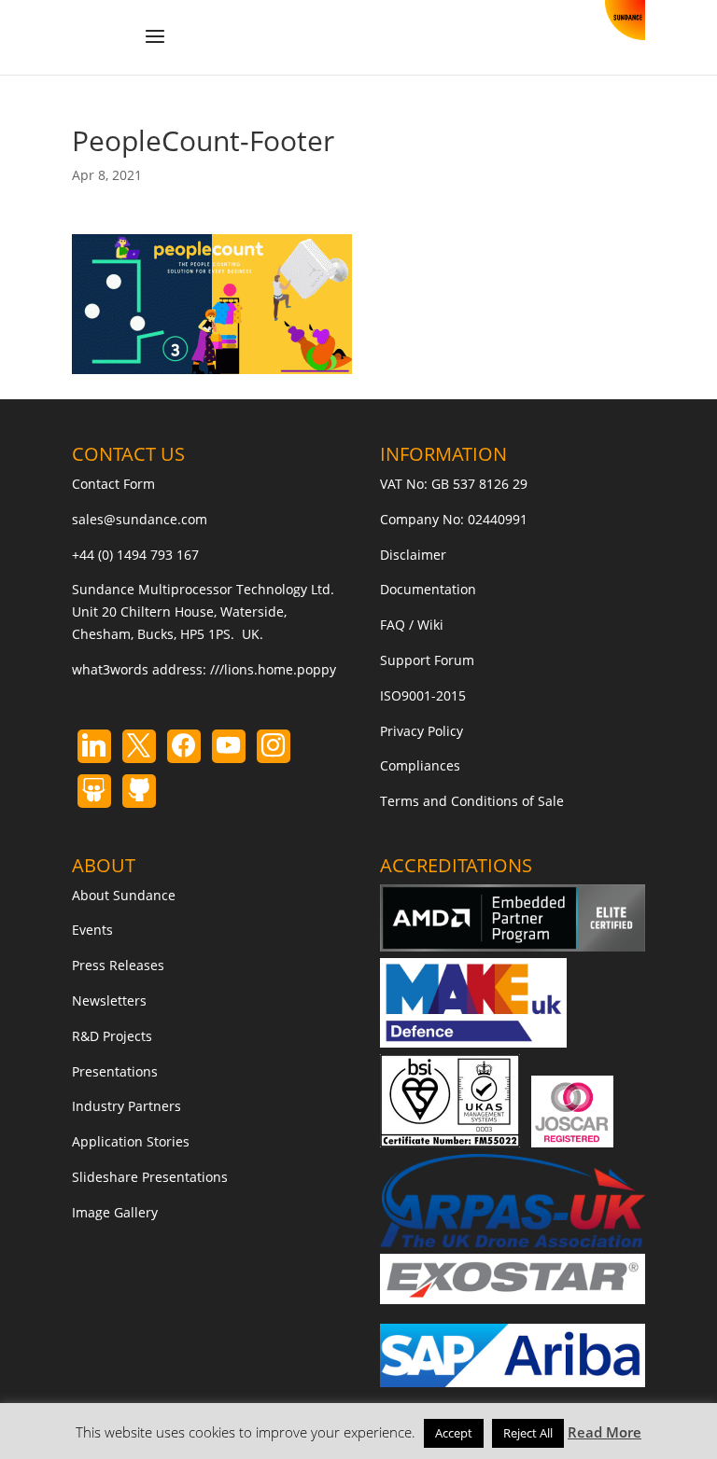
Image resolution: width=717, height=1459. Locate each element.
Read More (604, 1432)
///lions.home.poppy (273, 669)
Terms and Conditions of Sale (472, 801)
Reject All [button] (528, 1432)
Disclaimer (413, 554)
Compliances (420, 765)
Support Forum (427, 660)
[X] (139, 746)
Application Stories (131, 1141)
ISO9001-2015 (423, 695)
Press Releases (118, 965)
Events (92, 929)
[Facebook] (184, 746)
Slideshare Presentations (150, 1177)
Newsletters (109, 1000)
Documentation (428, 589)
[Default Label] (94, 746)
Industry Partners (126, 1106)
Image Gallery (115, 1212)
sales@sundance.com (139, 519)
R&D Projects (112, 1036)
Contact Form (113, 484)
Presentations (115, 1071)
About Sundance (124, 895)
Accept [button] (453, 1432)
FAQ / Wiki (411, 624)
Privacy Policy (421, 731)
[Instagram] (228, 746)
